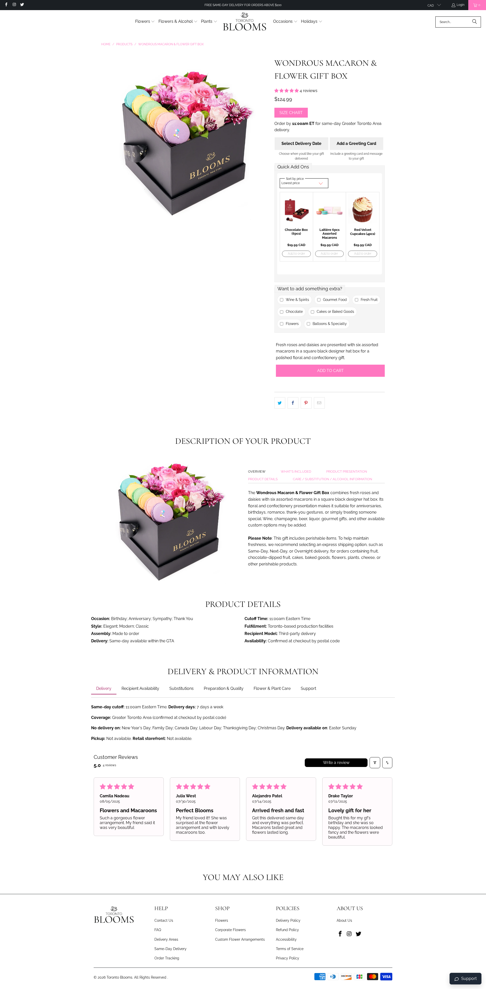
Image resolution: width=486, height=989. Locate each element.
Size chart (291, 112)
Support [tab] (308, 688)
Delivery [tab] (103, 688)
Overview (257, 471)
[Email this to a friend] (319, 403)
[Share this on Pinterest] (306, 403)
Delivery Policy (288, 920)
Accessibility (286, 939)
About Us (344, 920)
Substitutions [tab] (181, 688)
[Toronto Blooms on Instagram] (14, 5)
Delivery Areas (166, 939)
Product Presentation (346, 471)
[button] (145, 22)
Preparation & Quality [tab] (224, 688)
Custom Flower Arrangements (240, 939)
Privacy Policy (287, 958)
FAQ (157, 930)
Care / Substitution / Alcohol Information (332, 479)
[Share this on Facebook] (293, 403)
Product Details (263, 479)
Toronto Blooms (119, 977)
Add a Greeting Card (356, 143)
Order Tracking (166, 958)
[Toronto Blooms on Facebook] (6, 5)
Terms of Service (289, 949)
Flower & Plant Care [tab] (272, 688)
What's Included (296, 471)
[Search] (474, 22)
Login (460, 5)
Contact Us (163, 920)
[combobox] (458, 22)
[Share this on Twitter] (279, 403)
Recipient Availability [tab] (140, 688)
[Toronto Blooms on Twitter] (22, 5)
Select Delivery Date (301, 143)
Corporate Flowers (230, 930)
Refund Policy (287, 930)
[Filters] (375, 762)
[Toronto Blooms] (245, 22)
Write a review (336, 762)
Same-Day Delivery (170, 949)
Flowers (221, 920)
